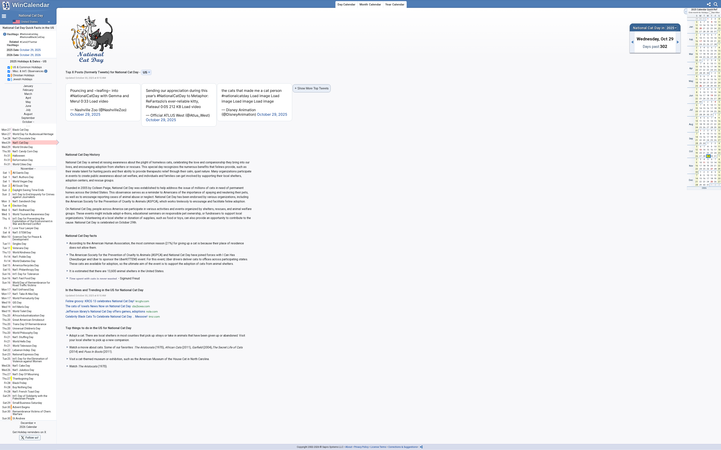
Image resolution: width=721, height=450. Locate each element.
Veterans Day (21, 248)
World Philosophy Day (25, 332)
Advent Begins (21, 407)
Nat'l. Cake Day (21, 365)
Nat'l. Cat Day (20, 142)
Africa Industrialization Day (28, 315)
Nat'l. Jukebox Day (23, 369)
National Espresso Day (26, 354)
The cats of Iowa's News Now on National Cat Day (108, 306)
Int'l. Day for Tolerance (26, 274)
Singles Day (19, 243)
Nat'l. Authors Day (23, 177)
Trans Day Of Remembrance (29, 324)
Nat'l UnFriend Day (23, 289)
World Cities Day (22, 164)
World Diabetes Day (24, 261)
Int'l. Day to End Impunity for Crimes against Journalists (33, 196)
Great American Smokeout (28, 319)
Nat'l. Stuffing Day (23, 337)
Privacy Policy (361, 446)
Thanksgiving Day (23, 378)
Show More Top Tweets (312, 88)
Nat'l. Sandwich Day (24, 201)
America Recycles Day (26, 265)
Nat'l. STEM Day (22, 232)
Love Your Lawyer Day (26, 228)
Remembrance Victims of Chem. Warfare (32, 413)
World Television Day (25, 345)
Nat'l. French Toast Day (26, 391)
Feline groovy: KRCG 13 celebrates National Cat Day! (107, 301)
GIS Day (17, 302)
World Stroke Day (23, 147)
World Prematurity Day (26, 298)
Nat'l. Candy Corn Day (25, 151)
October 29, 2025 (30, 50)
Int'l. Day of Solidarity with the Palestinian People (30, 397)
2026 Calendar (28, 427)
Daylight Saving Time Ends (28, 190)
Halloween (19, 155)
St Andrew (19, 418)
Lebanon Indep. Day (24, 350)
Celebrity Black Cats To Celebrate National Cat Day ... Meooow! (113, 316)
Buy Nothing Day (22, 387)
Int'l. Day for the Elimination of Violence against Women (30, 360)
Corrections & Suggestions (402, 446)
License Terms (378, 446)
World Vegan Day (23, 181)
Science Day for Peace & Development (27, 238)
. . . (28, 125)
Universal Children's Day (26, 328)
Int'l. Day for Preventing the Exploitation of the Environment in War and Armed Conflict (33, 221)
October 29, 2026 (30, 55)
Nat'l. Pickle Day (22, 256)
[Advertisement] (373, 38)
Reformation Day (23, 160)
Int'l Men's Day (21, 306)
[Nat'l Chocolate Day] (632, 42)
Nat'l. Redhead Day (24, 209)
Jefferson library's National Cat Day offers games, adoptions (112, 311)
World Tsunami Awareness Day (31, 214)
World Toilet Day (22, 311)
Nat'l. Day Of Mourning (26, 374)
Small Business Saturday (27, 402)
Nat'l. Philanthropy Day (26, 269)
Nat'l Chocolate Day (24, 138)
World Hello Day (22, 341)
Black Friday (20, 382)
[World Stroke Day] (678, 42)
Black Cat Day (21, 129)
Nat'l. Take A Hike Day (25, 293)
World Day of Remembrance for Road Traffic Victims (31, 284)
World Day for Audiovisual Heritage (33, 134)
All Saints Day (21, 172)
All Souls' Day (20, 185)
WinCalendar (30, 5)
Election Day (20, 205)
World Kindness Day (24, 252)
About (348, 446)
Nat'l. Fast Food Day (24, 278)
